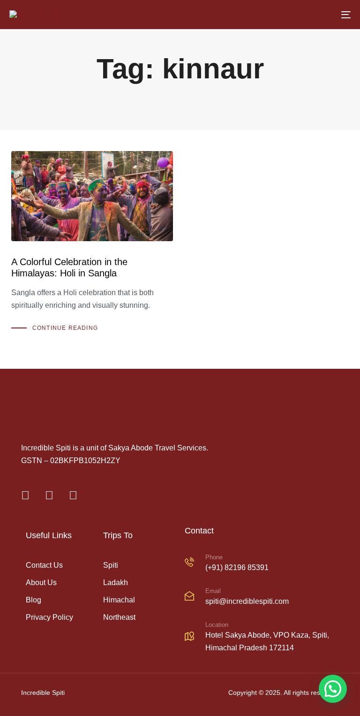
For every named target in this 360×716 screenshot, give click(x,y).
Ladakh (115, 583)
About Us (41, 583)
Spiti (110, 565)
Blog (33, 600)
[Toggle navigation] (294, 14)
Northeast (119, 617)
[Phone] (262, 564)
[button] (333, 689)
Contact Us (44, 565)
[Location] (262, 638)
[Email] (262, 598)
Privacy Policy (49, 617)
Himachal (119, 600)
